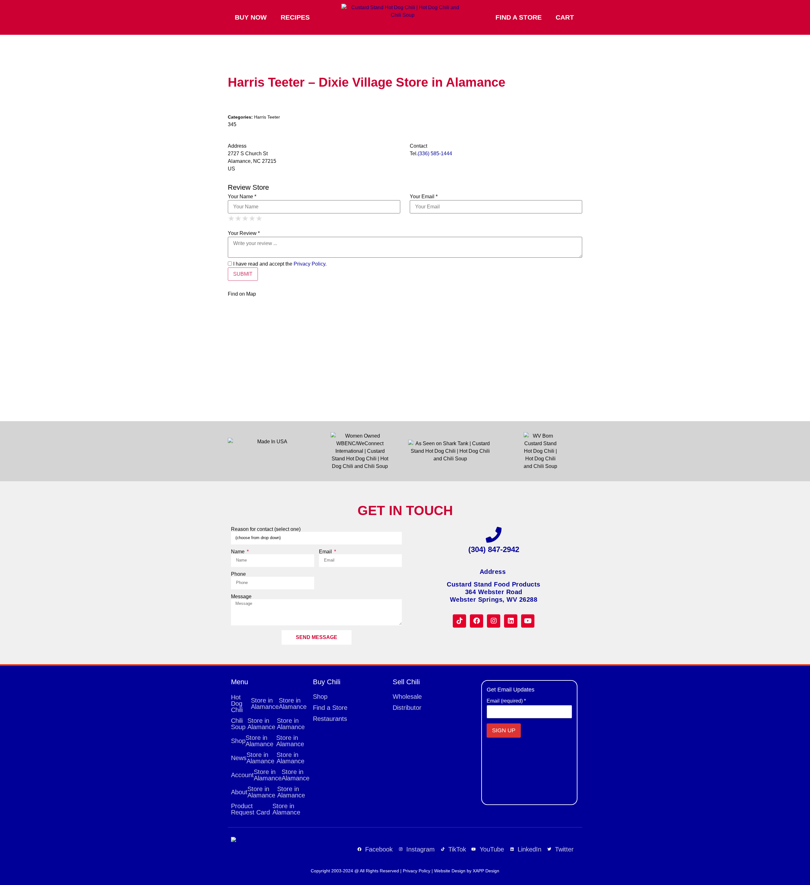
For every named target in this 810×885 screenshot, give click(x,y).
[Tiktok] (459, 621)
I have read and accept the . (279, 264)
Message (241, 596)
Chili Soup (268, 723)
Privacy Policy (309, 264)
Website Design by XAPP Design (466, 870)
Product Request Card (265, 809)
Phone (238, 574)
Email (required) (506, 701)
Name (238, 551)
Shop (267, 740)
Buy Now (251, 17)
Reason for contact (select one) (266, 529)
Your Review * (244, 233)
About (268, 792)
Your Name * (242, 196)
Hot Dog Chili (269, 703)
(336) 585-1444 (435, 153)
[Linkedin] (510, 621)
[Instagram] (493, 621)
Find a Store (518, 17)
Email (326, 551)
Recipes (295, 17)
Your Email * (424, 196)
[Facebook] (476, 621)
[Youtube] (527, 621)
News (267, 758)
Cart (565, 17)
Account (269, 775)
